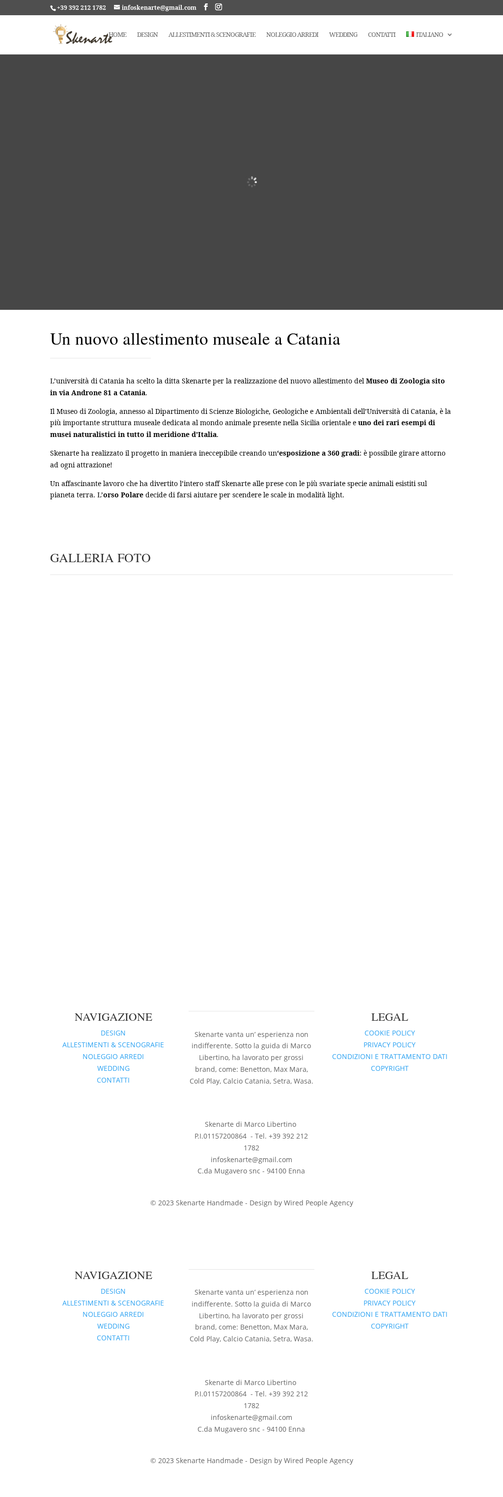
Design (147, 35)
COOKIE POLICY (389, 1032)
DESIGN (113, 1032)
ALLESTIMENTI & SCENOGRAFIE (113, 1044)
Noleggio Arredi (292, 35)
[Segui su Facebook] (261, 1101)
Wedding (343, 35)
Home (117, 35)
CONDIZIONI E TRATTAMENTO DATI (389, 1056)
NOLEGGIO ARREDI (113, 1056)
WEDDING (113, 1068)
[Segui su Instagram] (242, 1101)
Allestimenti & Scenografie (211, 35)
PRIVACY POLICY (389, 1044)
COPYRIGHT (390, 1068)
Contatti (381, 35)
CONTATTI (113, 1080)
